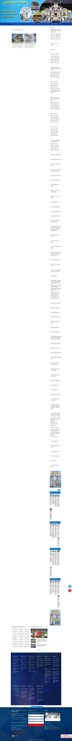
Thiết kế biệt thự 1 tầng (55, 292)
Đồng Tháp (15, 646)
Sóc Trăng (15, 641)
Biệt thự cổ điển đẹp (54, 62)
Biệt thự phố (54, 126)
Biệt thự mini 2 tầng (54, 117)
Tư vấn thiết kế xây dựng (55, 446)
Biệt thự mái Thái (54, 87)
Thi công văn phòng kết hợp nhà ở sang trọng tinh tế (56, 254)
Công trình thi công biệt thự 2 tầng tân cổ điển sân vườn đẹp (59, 588)
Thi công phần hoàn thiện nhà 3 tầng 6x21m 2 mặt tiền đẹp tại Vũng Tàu (53, 558)
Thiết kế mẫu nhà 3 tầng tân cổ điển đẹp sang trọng (59, 501)
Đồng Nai (14, 636)
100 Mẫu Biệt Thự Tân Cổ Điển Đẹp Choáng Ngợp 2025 (56, 30)
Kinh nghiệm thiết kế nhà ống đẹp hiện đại (40, 693)
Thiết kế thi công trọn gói (55, 399)
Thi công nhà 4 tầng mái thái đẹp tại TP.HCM (51, 572)
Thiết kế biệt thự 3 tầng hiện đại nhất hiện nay (17, 43)
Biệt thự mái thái (15, 660)
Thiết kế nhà (53, 425)
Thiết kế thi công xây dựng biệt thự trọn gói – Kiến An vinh (55, 406)
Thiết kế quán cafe (55, 380)
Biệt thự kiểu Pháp (54, 85)
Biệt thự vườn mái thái (55, 150)
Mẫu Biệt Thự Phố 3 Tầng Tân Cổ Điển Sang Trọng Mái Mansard (51, 531)
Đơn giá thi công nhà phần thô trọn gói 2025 (32, 698)
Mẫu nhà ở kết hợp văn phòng (55, 191)
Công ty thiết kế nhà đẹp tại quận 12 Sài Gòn (40, 700)
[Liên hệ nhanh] (66, 736)
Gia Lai (21, 641)
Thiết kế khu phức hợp (55, 322)
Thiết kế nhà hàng (55, 331)
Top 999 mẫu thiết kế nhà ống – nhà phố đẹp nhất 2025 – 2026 (56, 415)
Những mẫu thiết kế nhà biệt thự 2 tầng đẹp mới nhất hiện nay (56, 289)
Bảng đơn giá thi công (55, 44)
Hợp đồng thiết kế (55, 180)
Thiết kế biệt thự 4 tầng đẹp (16, 672)
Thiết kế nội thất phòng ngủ (55, 370)
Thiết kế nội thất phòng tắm (55, 375)
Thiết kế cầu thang (55, 303)
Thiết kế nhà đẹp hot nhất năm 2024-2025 (56, 681)
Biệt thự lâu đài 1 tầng (55, 102)
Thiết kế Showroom (55, 394)
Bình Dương (21, 634)
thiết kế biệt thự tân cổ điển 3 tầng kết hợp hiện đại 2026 (56, 531)
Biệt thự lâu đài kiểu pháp (55, 108)
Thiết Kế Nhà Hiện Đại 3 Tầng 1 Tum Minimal (51, 501)
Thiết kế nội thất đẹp (56, 352)
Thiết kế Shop (54, 389)
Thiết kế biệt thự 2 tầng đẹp (16, 666)
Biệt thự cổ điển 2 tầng (55, 57)
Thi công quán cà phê (55, 235)
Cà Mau (21, 631)
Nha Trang (27, 641)
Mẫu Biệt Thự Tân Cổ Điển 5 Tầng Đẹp (58, 542)
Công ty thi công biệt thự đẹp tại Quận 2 (24, 689)
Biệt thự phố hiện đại (54, 135)
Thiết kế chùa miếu (55, 307)
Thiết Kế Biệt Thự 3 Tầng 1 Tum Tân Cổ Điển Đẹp (58, 530)
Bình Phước (27, 634)
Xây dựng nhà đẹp (55, 451)
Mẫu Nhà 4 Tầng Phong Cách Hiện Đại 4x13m (53, 500)
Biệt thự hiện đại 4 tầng (55, 76)
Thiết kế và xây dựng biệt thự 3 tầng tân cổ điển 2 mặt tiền (56, 589)
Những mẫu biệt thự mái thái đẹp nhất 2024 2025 (56, 286)
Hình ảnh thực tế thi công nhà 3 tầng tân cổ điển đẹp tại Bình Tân (56, 558)
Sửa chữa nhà (54, 202)
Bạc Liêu (26, 629)
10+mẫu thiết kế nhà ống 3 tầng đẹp (24, 697)
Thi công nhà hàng (55, 216)
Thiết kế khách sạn (55, 316)
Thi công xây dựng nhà (55, 265)
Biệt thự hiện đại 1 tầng (24, 659)
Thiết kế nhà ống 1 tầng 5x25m (56, 678)
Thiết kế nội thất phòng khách (55, 364)
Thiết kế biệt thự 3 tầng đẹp (16, 669)
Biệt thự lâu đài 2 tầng (55, 103)
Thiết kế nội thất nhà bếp (56, 358)
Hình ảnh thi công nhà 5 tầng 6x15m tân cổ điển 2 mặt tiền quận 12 (59, 558)
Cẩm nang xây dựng (55, 154)
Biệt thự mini (54, 113)
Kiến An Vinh (27, 646)
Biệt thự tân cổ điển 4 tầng (55, 38)
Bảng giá (53, 49)
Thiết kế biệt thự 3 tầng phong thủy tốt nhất (55, 295)
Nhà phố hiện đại (54, 422)
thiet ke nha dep (16, 734)
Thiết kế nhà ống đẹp (39, 697)
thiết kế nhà (14, 730)
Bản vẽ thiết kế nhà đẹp (16, 696)
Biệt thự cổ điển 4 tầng (55, 60)
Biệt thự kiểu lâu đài (54, 83)
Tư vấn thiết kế (54, 441)
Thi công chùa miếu (55, 206)
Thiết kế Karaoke (55, 312)
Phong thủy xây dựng (55, 197)
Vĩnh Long (21, 646)
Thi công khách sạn (55, 211)
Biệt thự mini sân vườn (55, 122)
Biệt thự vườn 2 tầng (54, 146)
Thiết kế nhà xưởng (55, 343)
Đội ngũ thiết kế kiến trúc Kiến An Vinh (56, 170)
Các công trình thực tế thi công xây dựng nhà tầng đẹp (51, 557)
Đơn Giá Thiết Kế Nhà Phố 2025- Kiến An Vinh (32, 694)
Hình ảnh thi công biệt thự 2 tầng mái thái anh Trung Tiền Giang (51, 588)
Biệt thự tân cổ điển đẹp (55, 88)
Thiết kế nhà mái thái (54, 427)
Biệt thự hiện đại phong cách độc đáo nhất (56, 69)
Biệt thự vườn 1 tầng (54, 145)
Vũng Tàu (20, 629)
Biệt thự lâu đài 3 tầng (55, 105)
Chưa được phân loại (56, 159)
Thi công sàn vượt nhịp (55, 241)
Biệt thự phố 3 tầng (54, 130)
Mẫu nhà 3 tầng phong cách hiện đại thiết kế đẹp (51, 515)
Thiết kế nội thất (55, 348)
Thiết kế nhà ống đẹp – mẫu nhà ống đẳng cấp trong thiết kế (56, 338)
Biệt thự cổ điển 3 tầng (55, 59)
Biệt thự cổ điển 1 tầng (55, 56)
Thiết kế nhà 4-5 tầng (54, 436)
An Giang (14, 631)
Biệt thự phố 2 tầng (54, 128)
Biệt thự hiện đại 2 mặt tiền (56, 72)
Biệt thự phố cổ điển (54, 132)
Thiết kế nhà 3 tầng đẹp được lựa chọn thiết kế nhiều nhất (55, 433)
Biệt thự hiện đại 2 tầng (55, 73)
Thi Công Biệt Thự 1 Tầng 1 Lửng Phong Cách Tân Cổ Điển (59, 602)
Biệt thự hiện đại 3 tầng (55, 75)
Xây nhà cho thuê (55, 456)
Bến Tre (15, 634)
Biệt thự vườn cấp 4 (54, 148)
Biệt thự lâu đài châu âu (55, 107)
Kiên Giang (27, 636)
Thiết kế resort (55, 385)
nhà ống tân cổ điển (16, 690)
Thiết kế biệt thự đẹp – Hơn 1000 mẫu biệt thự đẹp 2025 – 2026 (56, 282)
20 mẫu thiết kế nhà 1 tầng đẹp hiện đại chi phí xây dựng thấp (55, 419)
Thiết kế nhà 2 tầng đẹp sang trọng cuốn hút (55, 430)
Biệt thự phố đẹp (54, 133)
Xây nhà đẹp (54, 460)
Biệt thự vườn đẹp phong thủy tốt (55, 141)
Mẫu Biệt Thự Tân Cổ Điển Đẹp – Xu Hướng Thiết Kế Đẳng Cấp (30, 43)
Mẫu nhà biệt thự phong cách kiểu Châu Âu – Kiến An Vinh (55, 91)
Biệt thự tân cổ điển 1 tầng (55, 34)
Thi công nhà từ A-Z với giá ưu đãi (55, 221)
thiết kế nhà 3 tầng (16, 693)
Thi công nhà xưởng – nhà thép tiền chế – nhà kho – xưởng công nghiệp (56, 228)
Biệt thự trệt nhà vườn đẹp (15, 663)
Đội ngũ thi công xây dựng (56, 164)
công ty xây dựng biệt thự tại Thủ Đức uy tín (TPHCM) (53, 587)
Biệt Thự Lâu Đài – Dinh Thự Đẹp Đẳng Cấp (55, 99)
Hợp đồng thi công (55, 175)
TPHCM (15, 629)
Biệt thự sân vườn (54, 143)
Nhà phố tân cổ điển (54, 423)
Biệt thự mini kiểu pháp (55, 118)
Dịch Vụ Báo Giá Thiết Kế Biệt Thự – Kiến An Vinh (32, 689)
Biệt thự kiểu (54, 81)
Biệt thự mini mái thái (54, 120)
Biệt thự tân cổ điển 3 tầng (55, 37)
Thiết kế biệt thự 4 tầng (55, 296)
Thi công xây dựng (55, 259)
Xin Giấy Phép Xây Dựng (55, 466)
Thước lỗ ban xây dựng (39, 689)
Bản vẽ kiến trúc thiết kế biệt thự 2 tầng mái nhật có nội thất (53, 532)
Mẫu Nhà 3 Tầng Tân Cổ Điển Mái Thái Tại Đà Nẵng (56, 501)
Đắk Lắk (21, 636)
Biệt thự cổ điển (55, 54)
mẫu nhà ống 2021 (16, 688)
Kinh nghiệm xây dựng (55, 185)
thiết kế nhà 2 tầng (17, 732)
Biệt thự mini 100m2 (54, 115)
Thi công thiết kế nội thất (56, 247)
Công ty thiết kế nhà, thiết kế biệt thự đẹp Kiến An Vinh (24, 693)
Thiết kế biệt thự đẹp (54, 298)
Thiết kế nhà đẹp (55, 327)
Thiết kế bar (54, 276)
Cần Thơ (26, 631)
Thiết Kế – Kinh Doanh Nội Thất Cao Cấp (56, 271)
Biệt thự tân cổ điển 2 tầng (55, 35)
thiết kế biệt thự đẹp (19, 730)
